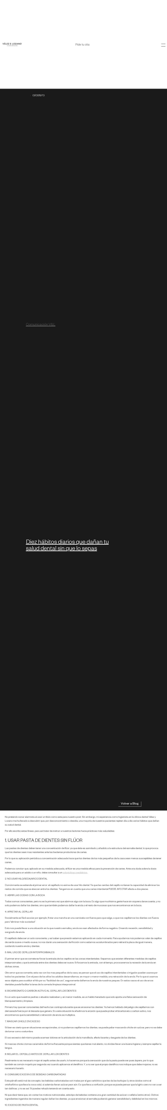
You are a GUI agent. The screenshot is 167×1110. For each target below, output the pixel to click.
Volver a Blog (130, 804)
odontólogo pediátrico (75, 873)
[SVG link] (12, 44)
